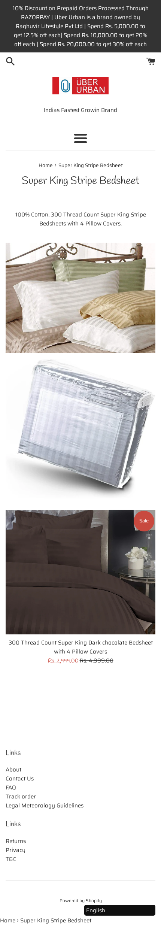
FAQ (11, 787)
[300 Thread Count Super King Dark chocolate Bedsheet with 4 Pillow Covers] (80, 572)
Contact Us (20, 778)
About (13, 769)
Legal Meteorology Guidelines (44, 805)
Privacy (15, 850)
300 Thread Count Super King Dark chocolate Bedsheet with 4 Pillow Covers (81, 647)
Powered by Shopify (81, 900)
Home (7, 920)
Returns (16, 841)
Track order (21, 796)
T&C (11, 859)
